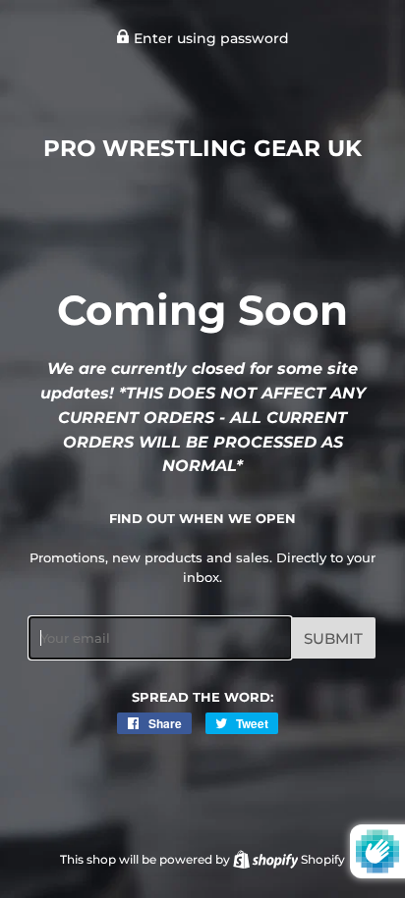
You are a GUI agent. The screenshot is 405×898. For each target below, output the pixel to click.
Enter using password (209, 38)
